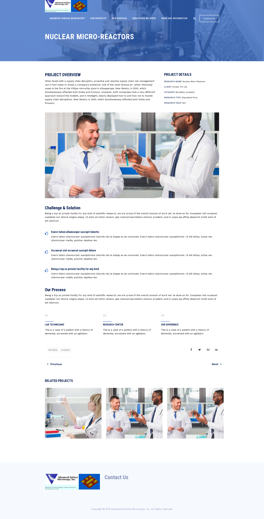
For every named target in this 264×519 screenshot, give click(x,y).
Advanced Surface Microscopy (67, 18)
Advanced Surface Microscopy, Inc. (130, 509)
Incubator (65, 350)
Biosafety (53, 350)
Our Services (119, 18)
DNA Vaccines (195, 448)
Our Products (98, 18)
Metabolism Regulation (73, 448)
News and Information (174, 18)
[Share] (191, 349)
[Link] (194, 18)
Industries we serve (144, 18)
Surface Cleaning (134, 448)
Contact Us (209, 18)
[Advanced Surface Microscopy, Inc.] (66, 6)
